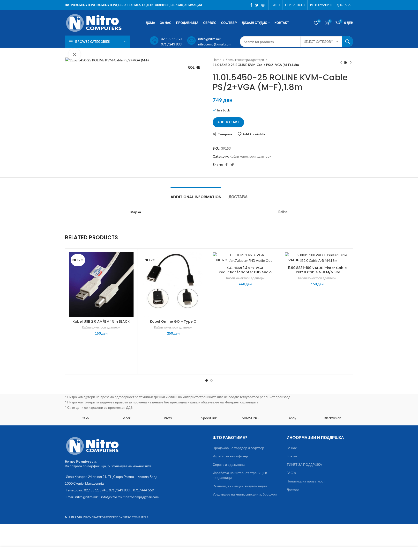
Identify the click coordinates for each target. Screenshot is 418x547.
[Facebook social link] (251, 5)
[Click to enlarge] (74, 54)
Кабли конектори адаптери (245, 60)
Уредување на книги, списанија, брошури (245, 494)
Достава (293, 490)
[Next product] (350, 62)
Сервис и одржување (229, 464)
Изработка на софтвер (230, 456)
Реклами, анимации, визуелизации (240, 486)
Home (217, 60)
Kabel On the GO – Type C (173, 321)
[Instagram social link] (263, 5)
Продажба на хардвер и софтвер (238, 448)
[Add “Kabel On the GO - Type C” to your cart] (202, 271)
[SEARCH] (347, 41)
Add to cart (228, 122)
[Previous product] (341, 62)
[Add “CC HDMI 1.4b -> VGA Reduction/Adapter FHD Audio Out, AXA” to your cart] (274, 271)
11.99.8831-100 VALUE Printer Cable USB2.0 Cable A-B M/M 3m (317, 270)
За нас (292, 448)
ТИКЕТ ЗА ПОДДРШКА (304, 464)
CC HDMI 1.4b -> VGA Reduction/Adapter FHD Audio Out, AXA (245, 272)
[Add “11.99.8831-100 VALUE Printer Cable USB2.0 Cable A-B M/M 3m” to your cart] (346, 271)
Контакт (293, 456)
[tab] (196, 194)
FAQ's (291, 473)
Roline (283, 212)
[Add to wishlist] (130, 260)
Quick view (130, 282)
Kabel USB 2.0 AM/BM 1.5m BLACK (101, 321)
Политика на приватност (306, 481)
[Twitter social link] (257, 5)
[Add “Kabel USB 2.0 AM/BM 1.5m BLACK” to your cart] (130, 271)
